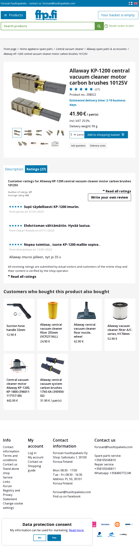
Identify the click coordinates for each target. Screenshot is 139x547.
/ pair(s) (84, 113)
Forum (7, 486)
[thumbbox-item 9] (55, 143)
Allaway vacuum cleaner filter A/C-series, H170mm (120, 330)
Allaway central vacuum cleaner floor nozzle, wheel (85, 331)
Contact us (10, 464)
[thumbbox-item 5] (60, 132)
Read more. (76, 530)
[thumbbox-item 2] (28, 132)
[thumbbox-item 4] (49, 132)
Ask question (78, 145)
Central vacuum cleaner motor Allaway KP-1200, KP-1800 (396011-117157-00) (18, 388)
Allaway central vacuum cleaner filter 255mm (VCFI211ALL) (51, 331)
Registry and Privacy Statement (12, 494)
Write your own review (109, 197)
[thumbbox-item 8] (44, 143)
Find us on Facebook (67, 496)
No (39, 537)
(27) (97, 89)
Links (6, 482)
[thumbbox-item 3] (38, 132)
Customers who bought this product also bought (56, 291)
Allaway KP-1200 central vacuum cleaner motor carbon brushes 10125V (100, 77)
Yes (54, 537)
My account (35, 457)
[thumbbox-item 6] (22, 143)
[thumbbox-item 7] (33, 143)
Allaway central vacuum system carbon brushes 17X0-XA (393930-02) (52, 388)
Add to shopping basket (103, 135)
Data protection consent (47, 524)
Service (7, 477)
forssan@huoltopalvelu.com (59, 3)
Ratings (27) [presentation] (36, 169)
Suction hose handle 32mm (16, 328)
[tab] (14, 169)
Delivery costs (98, 145)
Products (16, 15)
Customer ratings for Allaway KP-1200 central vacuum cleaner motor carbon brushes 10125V (69, 183)
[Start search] (99, 26)
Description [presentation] (14, 169)
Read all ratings (118, 191)
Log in (32, 453)
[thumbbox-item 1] (17, 132)
